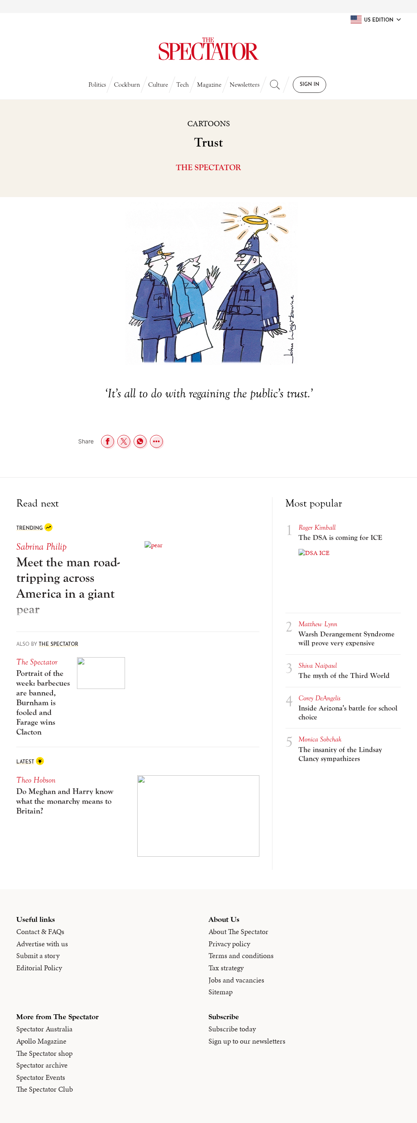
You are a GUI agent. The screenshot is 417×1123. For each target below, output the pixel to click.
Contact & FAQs (40, 931)
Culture (158, 84)
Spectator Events (40, 1077)
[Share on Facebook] (107, 441)
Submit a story (37, 955)
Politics (97, 84)
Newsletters (244, 84)
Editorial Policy (39, 967)
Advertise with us (42, 943)
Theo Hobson (35, 780)
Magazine (209, 84)
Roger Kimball (317, 527)
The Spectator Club (44, 1089)
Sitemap (220, 991)
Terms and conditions (241, 955)
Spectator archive (42, 1065)
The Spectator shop (44, 1053)
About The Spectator (238, 931)
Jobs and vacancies (236, 980)
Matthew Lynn (317, 624)
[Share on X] (123, 441)
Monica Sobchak (320, 739)
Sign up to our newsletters (246, 1041)
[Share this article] (156, 441)
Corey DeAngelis (319, 698)
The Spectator (208, 167)
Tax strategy (226, 967)
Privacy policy (229, 943)
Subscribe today (232, 1028)
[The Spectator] (208, 48)
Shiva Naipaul (317, 665)
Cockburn (127, 84)
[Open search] (274, 85)
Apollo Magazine (41, 1041)
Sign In (309, 84)
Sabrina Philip (41, 546)
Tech (182, 84)
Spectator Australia (44, 1028)
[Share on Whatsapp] (140, 441)
